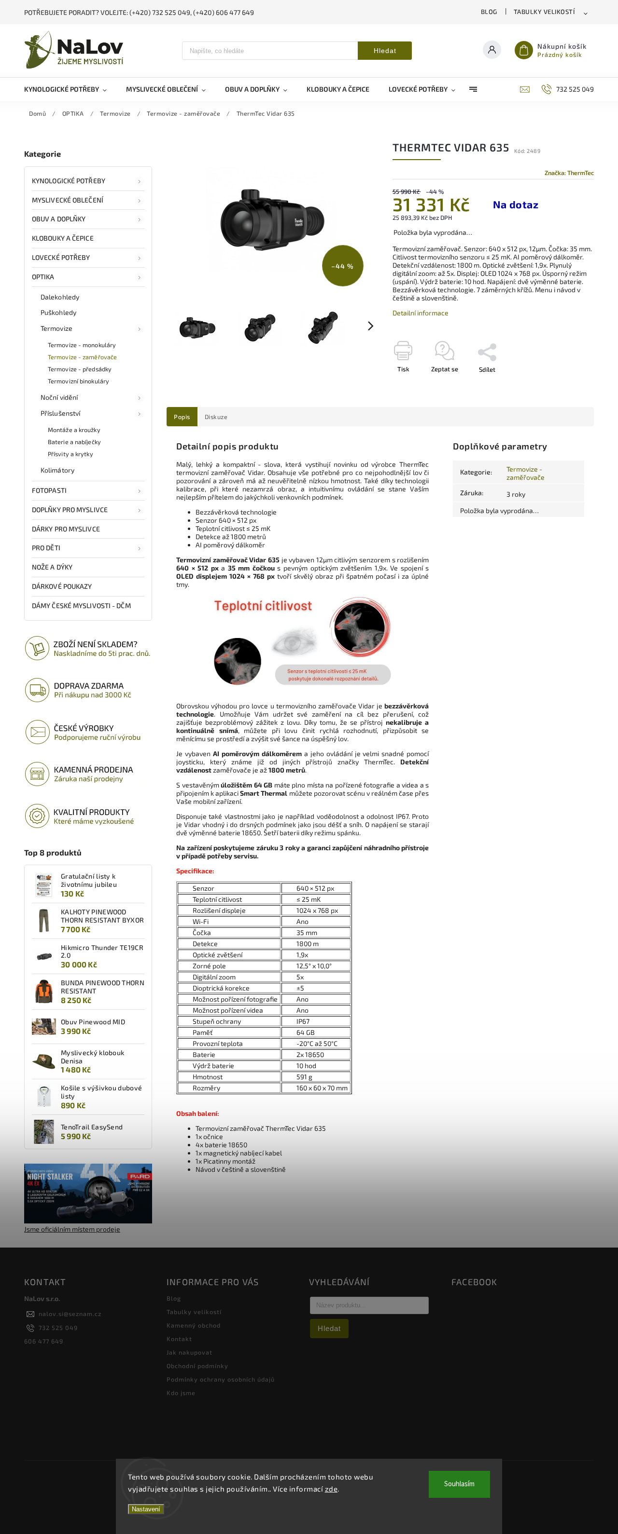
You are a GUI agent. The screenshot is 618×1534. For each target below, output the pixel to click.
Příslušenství (60, 413)
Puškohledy (58, 312)
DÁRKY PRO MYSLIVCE (66, 529)
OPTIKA (43, 276)
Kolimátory (57, 470)
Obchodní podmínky (197, 1366)
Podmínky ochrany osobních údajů (221, 1379)
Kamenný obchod (194, 1325)
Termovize (56, 328)
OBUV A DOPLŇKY (58, 219)
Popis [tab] (182, 417)
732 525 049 (58, 1327)
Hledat (385, 50)
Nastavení (146, 1509)
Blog (489, 11)
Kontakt (179, 1339)
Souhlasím (459, 1484)
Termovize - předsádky (80, 369)
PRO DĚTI (46, 547)
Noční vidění (59, 397)
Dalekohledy (60, 297)
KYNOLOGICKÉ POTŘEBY (68, 180)
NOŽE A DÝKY (52, 567)
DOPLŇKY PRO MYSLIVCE (70, 509)
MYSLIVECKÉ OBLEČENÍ (67, 200)
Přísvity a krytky (70, 454)
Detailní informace (421, 313)
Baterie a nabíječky (74, 442)
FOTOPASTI (49, 490)
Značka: (569, 172)
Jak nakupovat (189, 1352)
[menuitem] (70, 89)
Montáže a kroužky (74, 430)
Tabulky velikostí (544, 11)
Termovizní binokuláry (78, 381)
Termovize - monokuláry (82, 345)
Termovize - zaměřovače (82, 357)
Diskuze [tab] (216, 417)
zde (331, 1488)
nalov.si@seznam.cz (70, 1313)
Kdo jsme (181, 1393)
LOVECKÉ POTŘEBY (61, 257)
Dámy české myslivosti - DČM (81, 605)
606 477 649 (43, 1341)
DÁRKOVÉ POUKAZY (62, 586)
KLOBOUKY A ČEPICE (63, 238)
